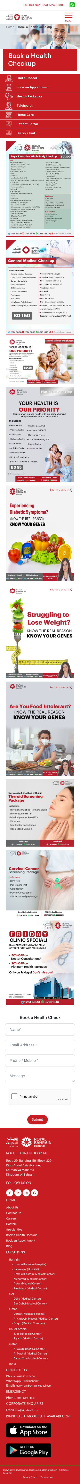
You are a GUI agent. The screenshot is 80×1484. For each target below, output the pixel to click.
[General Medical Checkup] (40, 287)
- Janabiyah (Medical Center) (29, 1288)
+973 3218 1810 (30, 1381)
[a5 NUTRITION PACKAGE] (40, 728)
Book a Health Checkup (22, 1235)
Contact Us (13, 1213)
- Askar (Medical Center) (26, 1283)
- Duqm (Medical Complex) (28, 1323)
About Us (12, 1207)
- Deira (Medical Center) (26, 1298)
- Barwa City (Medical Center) (30, 1358)
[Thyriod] (40, 812)
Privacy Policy (30, 1477)
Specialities (14, 1229)
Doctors (11, 1224)
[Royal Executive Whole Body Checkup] (40, 189)
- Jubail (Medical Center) (26, 1333)
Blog (9, 1246)
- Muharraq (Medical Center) (29, 1279)
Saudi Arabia (18, 1329)
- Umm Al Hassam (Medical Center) (33, 1274)
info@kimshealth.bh (26, 1410)
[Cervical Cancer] (40, 883)
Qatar (13, 1344)
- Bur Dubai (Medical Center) (29, 1303)
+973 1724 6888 (25, 1398)
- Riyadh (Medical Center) (27, 1338)
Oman (13, 1309)
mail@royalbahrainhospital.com (33, 1386)
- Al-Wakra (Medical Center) (28, 1349)
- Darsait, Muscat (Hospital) (28, 1313)
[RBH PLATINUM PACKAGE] (40, 434)
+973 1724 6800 (26, 1376)
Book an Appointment (20, 1240)
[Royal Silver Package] (40, 361)
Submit (37, 1119)
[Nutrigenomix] (40, 532)
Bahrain (14, 1259)
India (12, 1364)
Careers (11, 1218)
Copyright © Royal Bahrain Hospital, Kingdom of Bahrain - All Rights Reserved (36, 1471)
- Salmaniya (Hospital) (25, 1269)
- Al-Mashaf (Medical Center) (29, 1353)
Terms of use (47, 1477)
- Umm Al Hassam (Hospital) (29, 1264)
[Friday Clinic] (40, 962)
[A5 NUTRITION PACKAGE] (40, 631)
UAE (12, 1294)
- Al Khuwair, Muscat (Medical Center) (35, 1318)
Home (10, 27)
